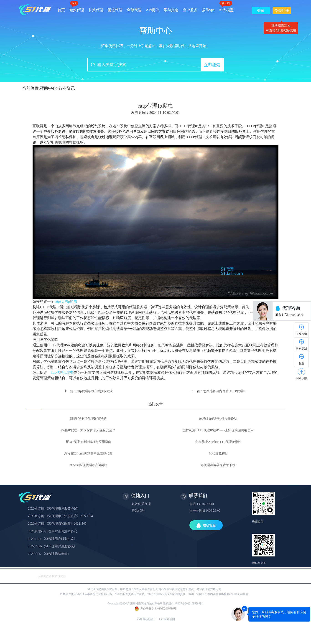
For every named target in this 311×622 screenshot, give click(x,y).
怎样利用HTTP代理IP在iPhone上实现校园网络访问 (218, 430)
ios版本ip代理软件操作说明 (218, 418)
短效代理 (76, 8)
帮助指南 (171, 10)
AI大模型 (226, 8)
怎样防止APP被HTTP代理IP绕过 (218, 442)
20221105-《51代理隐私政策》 (49, 554)
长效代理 (96, 10)
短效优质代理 (141, 504)
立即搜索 (212, 65)
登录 (260, 11)
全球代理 (134, 10)
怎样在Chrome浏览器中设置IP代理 (88, 453)
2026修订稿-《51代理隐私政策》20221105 (57, 523)
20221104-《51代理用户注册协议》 (52, 546)
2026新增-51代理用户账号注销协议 (52, 531)
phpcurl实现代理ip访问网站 (88, 465)
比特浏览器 (59, 576)
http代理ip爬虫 (65, 301)
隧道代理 (115, 10)
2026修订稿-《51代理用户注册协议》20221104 (60, 516)
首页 (61, 10)
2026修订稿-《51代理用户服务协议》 (54, 508)
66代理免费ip (218, 453)
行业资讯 (67, 88)
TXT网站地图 (167, 619)
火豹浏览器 (44, 576)
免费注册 (282, 11)
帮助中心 (48, 88)
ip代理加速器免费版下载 (218, 465)
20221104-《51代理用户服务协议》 (52, 539)
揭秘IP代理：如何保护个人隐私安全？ (88, 430)
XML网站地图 (144, 619)
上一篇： (88, 391)
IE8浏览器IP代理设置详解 (88, 418)
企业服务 (190, 10)
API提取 (152, 10)
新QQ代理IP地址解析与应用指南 (88, 442)
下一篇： (218, 391)
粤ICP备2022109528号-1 (189, 603)
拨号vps (208, 10)
